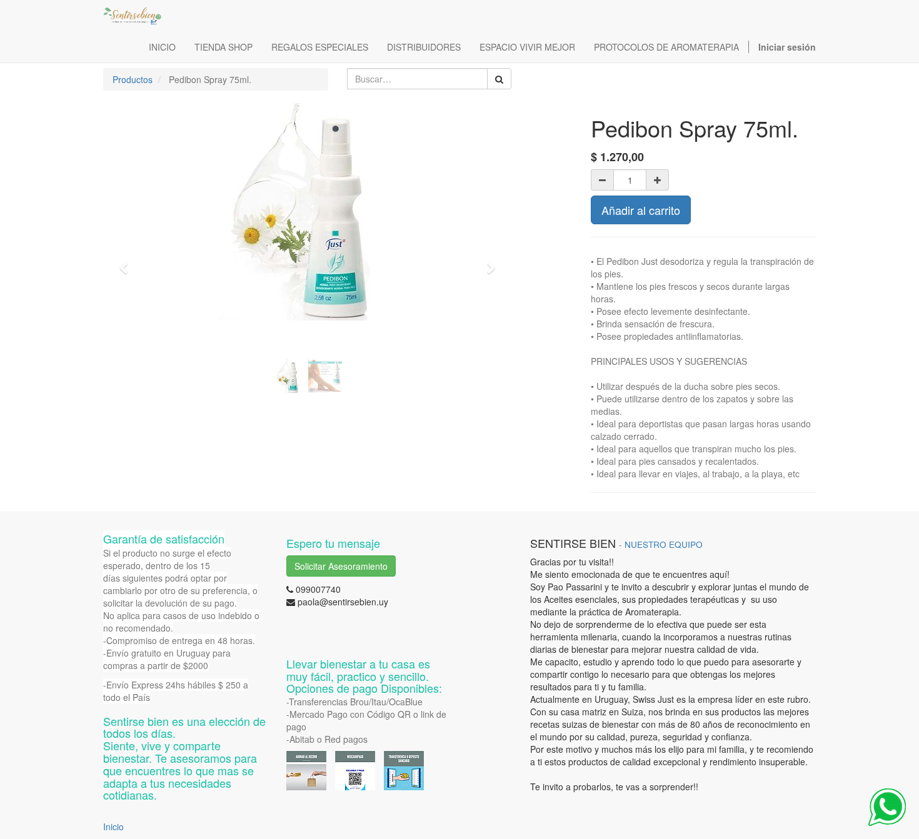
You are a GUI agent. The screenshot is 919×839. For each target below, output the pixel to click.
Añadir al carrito (640, 210)
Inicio (113, 826)
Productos (133, 79)
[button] (127, 262)
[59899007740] (887, 807)
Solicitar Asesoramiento (341, 566)
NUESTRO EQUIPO (664, 544)
